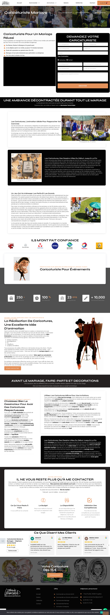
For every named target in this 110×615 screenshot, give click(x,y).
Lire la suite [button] (34, 552)
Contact (92, 3)
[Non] (106, 613)
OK (101, 612)
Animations (50, 3)
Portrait (70, 60)
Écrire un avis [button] (13, 551)
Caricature (62, 60)
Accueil (19, 3)
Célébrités (79, 3)
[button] (108, 545)
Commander (33, 3)
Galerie (66, 3)
